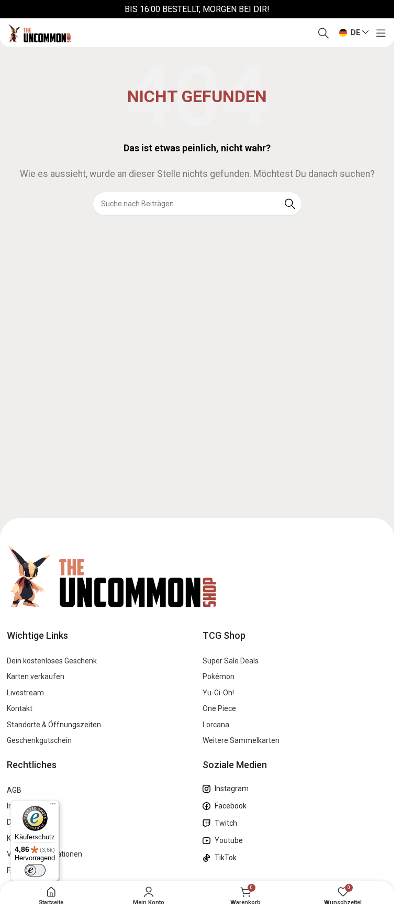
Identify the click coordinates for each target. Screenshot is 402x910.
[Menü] (53, 806)
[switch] (35, 870)
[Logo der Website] (39, 32)
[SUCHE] (290, 204)
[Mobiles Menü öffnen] (381, 33)
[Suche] (323, 33)
